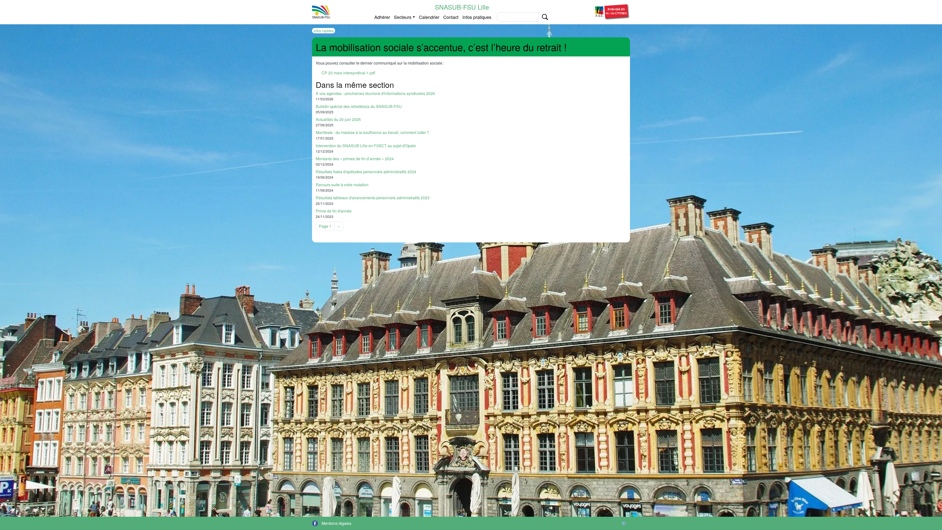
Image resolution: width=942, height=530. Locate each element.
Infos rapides (324, 30)
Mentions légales (336, 523)
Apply (545, 17)
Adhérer (382, 17)
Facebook (315, 523)
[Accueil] (321, 12)
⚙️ (623, 523)
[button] (611, 11)
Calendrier (429, 17)
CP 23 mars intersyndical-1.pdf (348, 73)
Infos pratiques (476, 17)
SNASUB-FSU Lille (462, 6)
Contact (450, 17)
